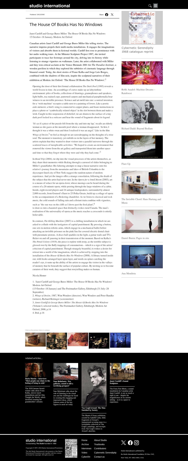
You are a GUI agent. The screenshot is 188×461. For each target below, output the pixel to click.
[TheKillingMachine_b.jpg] (120, 333)
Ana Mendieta (129, 273)
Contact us (99, 457)
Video (84, 452)
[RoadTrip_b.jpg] (78, 333)
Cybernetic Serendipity (105, 452)
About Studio (100, 440)
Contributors (100, 448)
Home (84, 440)
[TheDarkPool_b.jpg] (99, 333)
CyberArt (85, 457)
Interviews (86, 448)
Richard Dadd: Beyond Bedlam (137, 128)
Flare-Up (126, 163)
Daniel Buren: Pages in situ (135, 238)
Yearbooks (99, 444)
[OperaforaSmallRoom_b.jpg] (57, 333)
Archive (85, 444)
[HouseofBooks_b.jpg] (35, 333)
